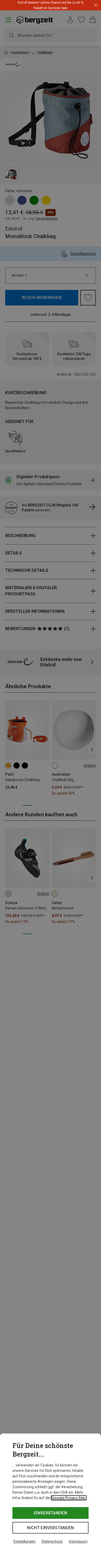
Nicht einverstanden (50, 1527)
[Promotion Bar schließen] (95, 5)
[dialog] (50, 1492)
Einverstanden (50, 1513)
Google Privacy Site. (69, 1498)
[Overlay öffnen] (63, 8)
